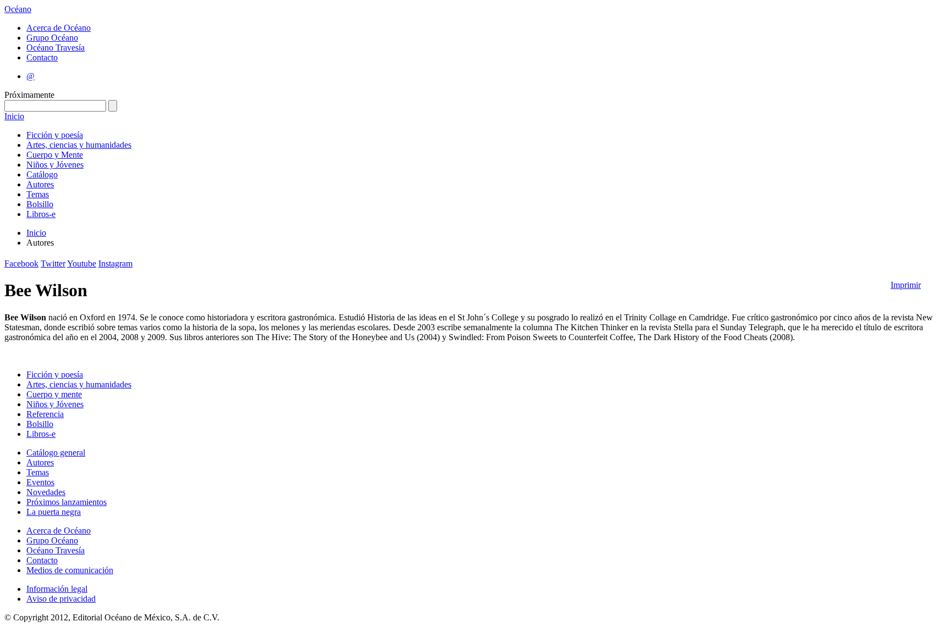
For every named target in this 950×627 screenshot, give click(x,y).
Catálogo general (55, 452)
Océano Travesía (55, 47)
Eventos (40, 482)
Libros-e (41, 214)
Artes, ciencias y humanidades (78, 144)
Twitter (53, 263)
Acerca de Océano (58, 27)
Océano (17, 9)
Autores (40, 184)
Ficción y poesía (54, 135)
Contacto (42, 57)
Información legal (56, 588)
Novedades (45, 492)
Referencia (45, 414)
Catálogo (42, 174)
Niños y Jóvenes (55, 164)
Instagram (115, 263)
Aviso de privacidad (61, 598)
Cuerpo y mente (54, 394)
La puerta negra (53, 512)
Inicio (14, 116)
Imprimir (906, 285)
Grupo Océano (52, 37)
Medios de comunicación (69, 570)
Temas (37, 194)
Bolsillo (39, 204)
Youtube (81, 263)
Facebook (21, 263)
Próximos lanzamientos (66, 502)
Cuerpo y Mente (54, 154)
